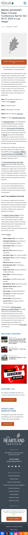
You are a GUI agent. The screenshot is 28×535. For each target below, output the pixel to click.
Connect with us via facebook (8, 466)
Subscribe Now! (7, 424)
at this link (20, 113)
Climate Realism (14, 494)
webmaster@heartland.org (14, 461)
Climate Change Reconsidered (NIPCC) (14, 485)
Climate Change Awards (14, 482)
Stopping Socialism (14, 500)
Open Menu (25, 3)
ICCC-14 (5, 134)
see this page (23, 324)
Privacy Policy (14, 529)
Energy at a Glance (14, 497)
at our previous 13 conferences (15, 128)
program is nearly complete (11, 215)
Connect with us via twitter (12, 466)
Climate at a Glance (14, 491)
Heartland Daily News (14, 476)
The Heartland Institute (7, 3)
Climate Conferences (14, 488)
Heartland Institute (9, 121)
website (13, 101)
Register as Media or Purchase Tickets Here (14, 62)
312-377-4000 (14, 459)
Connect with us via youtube (15, 466)
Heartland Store (14, 479)
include (9, 234)
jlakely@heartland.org (19, 117)
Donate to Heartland (8, 400)
